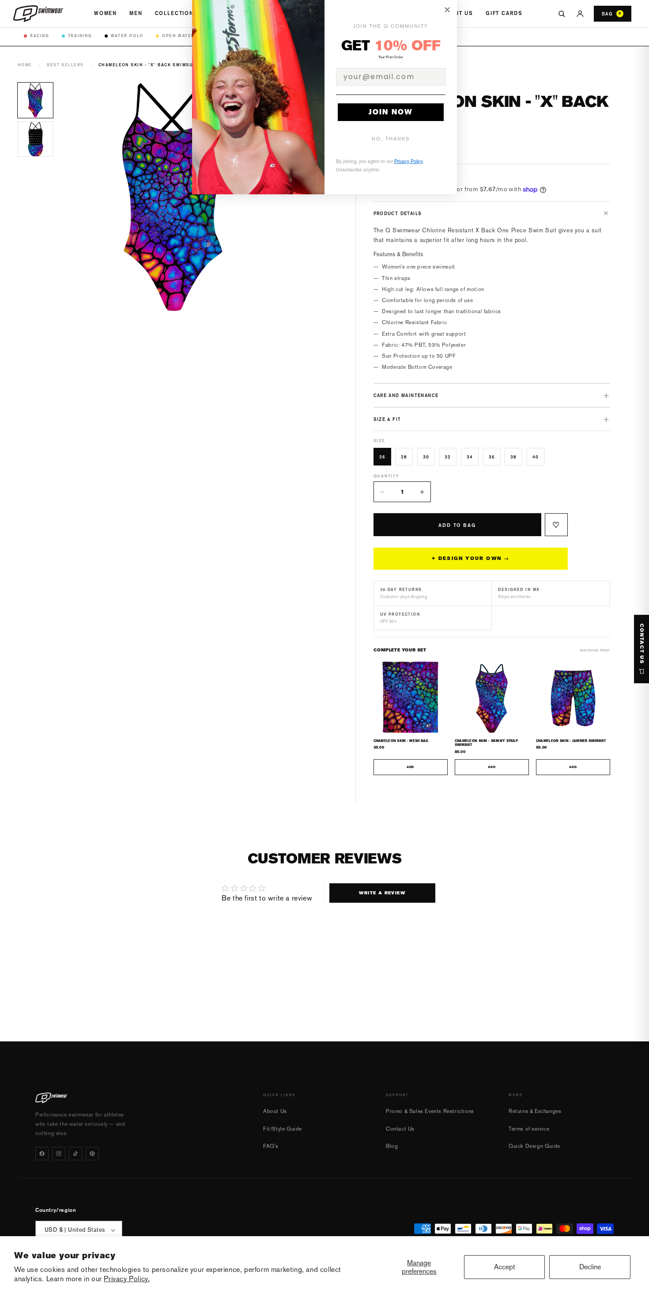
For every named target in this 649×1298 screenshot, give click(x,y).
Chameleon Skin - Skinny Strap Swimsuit (486, 743)
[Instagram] (58, 1153)
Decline (590, 1267)
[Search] (561, 13)
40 (535, 456)
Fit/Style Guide (282, 1129)
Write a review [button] (382, 892)
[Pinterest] (92, 1153)
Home (25, 64)
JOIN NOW (391, 112)
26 (382, 456)
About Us (457, 13)
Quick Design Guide (534, 1146)
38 (513, 456)
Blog (392, 1146)
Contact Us (400, 1129)
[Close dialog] (447, 9)
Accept (504, 1267)
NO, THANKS (391, 139)
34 (470, 456)
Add (410, 767)
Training (80, 35)
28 (404, 456)
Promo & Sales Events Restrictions (430, 1111)
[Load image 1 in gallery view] (35, 100)
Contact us (642, 644)
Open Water (178, 35)
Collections (176, 13)
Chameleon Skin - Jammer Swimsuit (571, 741)
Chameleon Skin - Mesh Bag (401, 741)
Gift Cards (504, 13)
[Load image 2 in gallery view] (35, 139)
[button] (492, 213)
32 (448, 456)
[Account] (580, 13)
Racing (39, 35)
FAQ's (271, 1146)
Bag (611, 13)
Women (105, 13)
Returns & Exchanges (535, 1111)
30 (426, 456)
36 (492, 456)
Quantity (387, 475)
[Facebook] (42, 1153)
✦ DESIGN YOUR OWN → (470, 558)
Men (136, 13)
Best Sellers (65, 64)
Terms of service (529, 1129)
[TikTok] (75, 1153)
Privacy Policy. (127, 1279)
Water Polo (127, 35)
